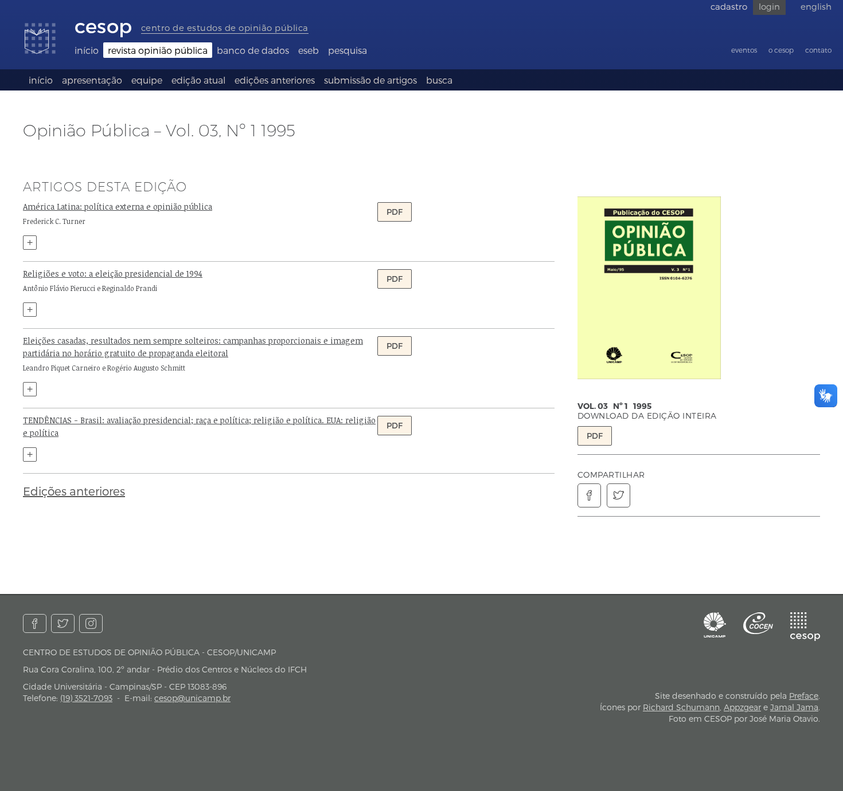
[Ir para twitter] (63, 623)
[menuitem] (86, 50)
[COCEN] (758, 623)
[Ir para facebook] (34, 623)
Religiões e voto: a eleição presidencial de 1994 (112, 273)
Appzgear (742, 707)
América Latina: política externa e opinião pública (117, 206)
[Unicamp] (715, 624)
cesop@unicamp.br (192, 698)
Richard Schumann (681, 707)
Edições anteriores (74, 491)
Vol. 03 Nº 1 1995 (614, 406)
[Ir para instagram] (91, 623)
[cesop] (805, 626)
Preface (803, 696)
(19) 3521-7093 (86, 698)
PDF (595, 435)
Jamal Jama (794, 707)
